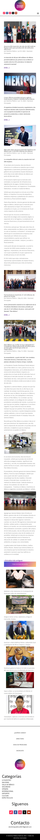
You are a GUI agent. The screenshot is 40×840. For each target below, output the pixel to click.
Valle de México (8, 785)
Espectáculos (7, 798)
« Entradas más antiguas (13, 560)
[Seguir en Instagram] (10, 13)
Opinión (5, 789)
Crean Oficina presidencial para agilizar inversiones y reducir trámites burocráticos (19, 98)
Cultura (5, 796)
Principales (7, 53)
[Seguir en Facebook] (7, 13)
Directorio (20, 739)
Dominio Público (12, 51)
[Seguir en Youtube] (16, 13)
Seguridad (6, 787)
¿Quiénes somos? (20, 733)
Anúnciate (20, 751)
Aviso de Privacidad (20, 745)
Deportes (5, 793)
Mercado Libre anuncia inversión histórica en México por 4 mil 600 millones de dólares (20, 150)
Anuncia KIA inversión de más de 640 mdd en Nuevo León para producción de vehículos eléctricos (19, 47)
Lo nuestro (6, 780)
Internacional (7, 791)
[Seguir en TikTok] (4, 13)
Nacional (29, 51)
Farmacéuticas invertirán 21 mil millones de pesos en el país (19, 295)
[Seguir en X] (13, 13)
